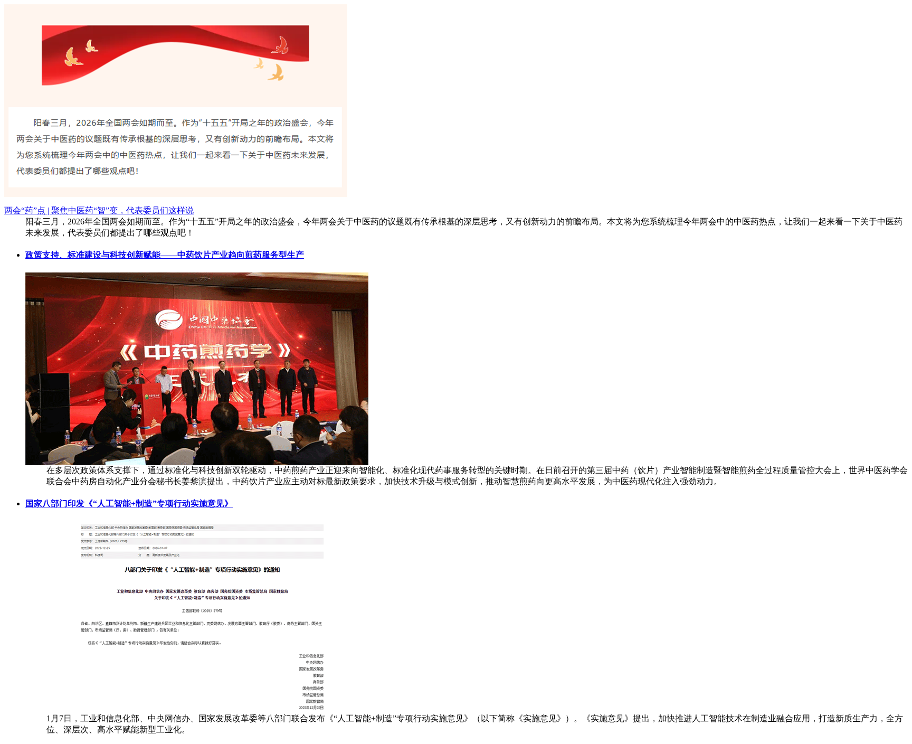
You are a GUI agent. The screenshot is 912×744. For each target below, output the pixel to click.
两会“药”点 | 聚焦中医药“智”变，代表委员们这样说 (99, 210)
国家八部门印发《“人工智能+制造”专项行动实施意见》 (129, 503)
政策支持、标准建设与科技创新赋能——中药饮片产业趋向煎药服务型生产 (164, 254)
